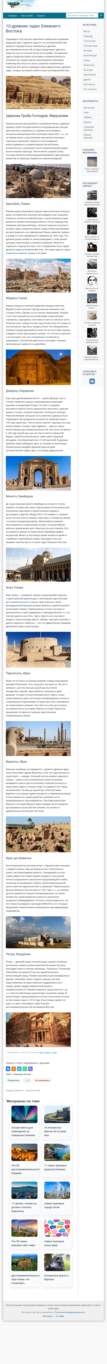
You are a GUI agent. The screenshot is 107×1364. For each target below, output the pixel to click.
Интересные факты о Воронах (56, 1277)
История (47, 1052)
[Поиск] (101, 15)
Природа (88, 36)
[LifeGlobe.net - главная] (35, 6)
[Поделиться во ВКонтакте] (8, 1069)
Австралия (89, 107)
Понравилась (14, 1080)
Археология (90, 74)
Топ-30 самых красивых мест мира (23, 1243)
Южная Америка (88, 136)
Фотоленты (89, 84)
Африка (88, 117)
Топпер (54, 1052)
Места (41, 1052)
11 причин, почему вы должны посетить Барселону (24, 1207)
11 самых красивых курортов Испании (55, 1167)
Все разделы (90, 89)
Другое (87, 79)
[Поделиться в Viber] (30, 1069)
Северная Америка (89, 128)
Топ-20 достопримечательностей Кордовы (25, 1169)
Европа (87, 122)
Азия (86, 112)
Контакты (48, 1316)
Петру (33, 972)
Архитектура (90, 55)
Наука (87, 60)
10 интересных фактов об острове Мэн (55, 1131)
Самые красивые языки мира (54, 1243)
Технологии (90, 41)
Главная (12, 15)
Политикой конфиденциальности (70, 1312)
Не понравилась (42, 1080)
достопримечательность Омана (22, 602)
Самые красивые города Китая (54, 1205)
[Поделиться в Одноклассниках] (13, 1069)
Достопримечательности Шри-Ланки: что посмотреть (25, 1279)
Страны (41, 15)
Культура (88, 70)
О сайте (60, 1316)
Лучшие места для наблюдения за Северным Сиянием (23, 1131)
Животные (89, 65)
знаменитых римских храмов (21, 253)
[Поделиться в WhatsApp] (25, 1069)
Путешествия (91, 46)
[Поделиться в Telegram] (19, 1069)
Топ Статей (27, 15)
